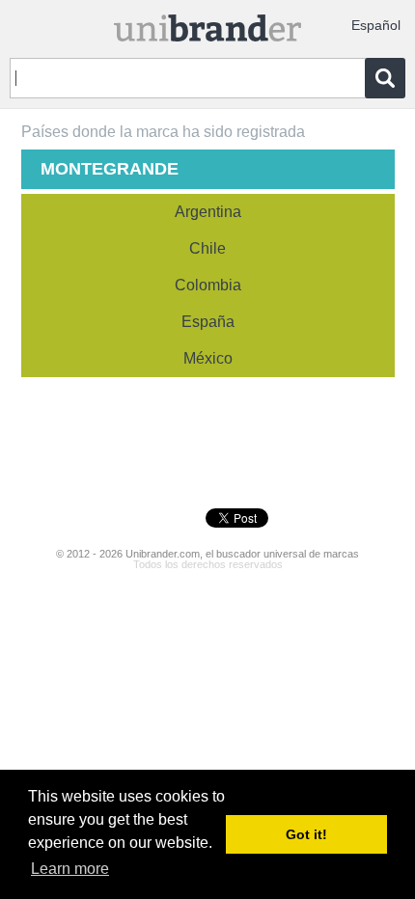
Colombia (208, 285)
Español (376, 25)
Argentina (208, 212)
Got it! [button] (306, 834)
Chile (207, 248)
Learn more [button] (70, 868)
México (208, 358)
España (208, 321)
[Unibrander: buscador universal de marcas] (208, 23)
